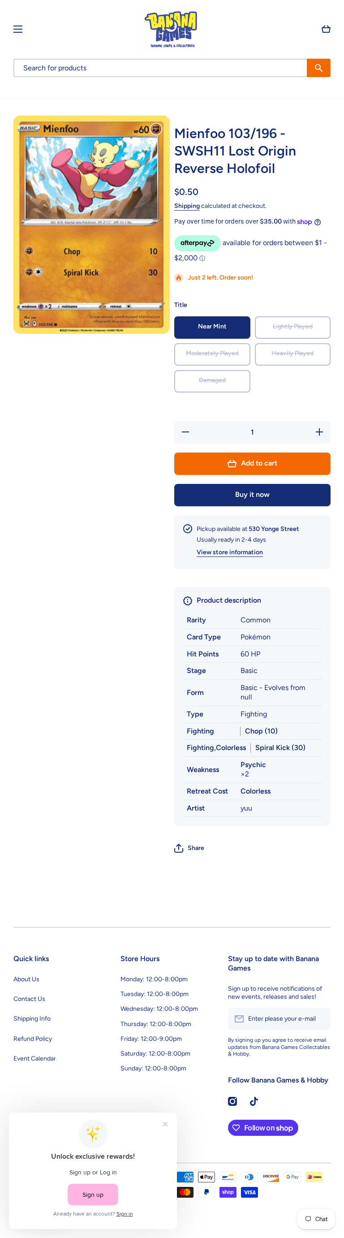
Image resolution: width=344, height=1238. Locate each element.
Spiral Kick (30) (280, 747)
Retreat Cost (207, 791)
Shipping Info (32, 1018)
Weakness (203, 769)
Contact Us (29, 999)
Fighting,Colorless (216, 747)
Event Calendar (34, 1058)
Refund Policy (32, 1039)
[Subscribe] (319, 1019)
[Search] (319, 68)
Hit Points (203, 654)
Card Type (204, 637)
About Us (26, 979)
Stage (196, 670)
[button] (326, 29)
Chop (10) (261, 731)
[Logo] (172, 29)
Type (195, 714)
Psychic (253, 764)
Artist (196, 808)
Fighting (200, 731)
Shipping (187, 206)
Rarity (196, 620)
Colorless (256, 791)
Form (195, 692)
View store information (230, 552)
